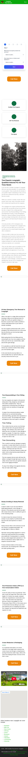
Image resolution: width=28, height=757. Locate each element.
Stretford (9, 753)
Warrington (12, 754)
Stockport (24, 751)
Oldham (15, 753)
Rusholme (6, 725)
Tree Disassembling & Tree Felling (13, 395)
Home (15, 750)
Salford (4, 753)
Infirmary (6, 730)
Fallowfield (7, 737)
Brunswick (6, 734)
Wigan (16, 754)
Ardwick (6, 736)
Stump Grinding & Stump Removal (12, 501)
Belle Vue (6, 727)
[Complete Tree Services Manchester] (7, 2)
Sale (12, 753)
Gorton (6, 732)
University (6, 741)
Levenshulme (7, 739)
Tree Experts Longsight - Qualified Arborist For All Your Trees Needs (13, 182)
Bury (19, 753)
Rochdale (22, 753)
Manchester (19, 751)
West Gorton (7, 729)
